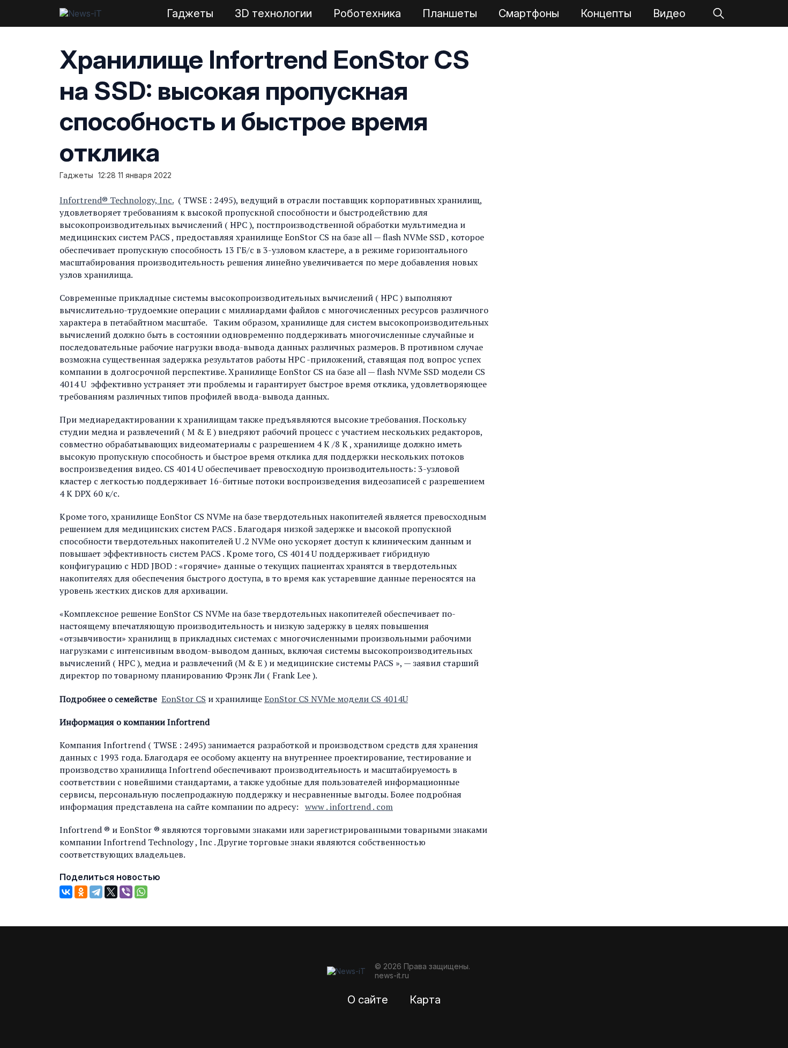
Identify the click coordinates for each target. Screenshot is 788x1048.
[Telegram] (96, 891)
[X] (111, 891)
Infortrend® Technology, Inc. (117, 200)
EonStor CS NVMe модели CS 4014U (336, 699)
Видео (669, 13)
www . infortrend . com (349, 807)
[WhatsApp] (141, 891)
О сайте (367, 999)
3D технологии (273, 13)
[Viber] (126, 891)
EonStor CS (183, 699)
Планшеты (449, 13)
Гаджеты (190, 13)
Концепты (606, 13)
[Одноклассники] (81, 891)
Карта (425, 999)
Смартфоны (529, 13)
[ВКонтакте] (66, 891)
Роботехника (367, 13)
